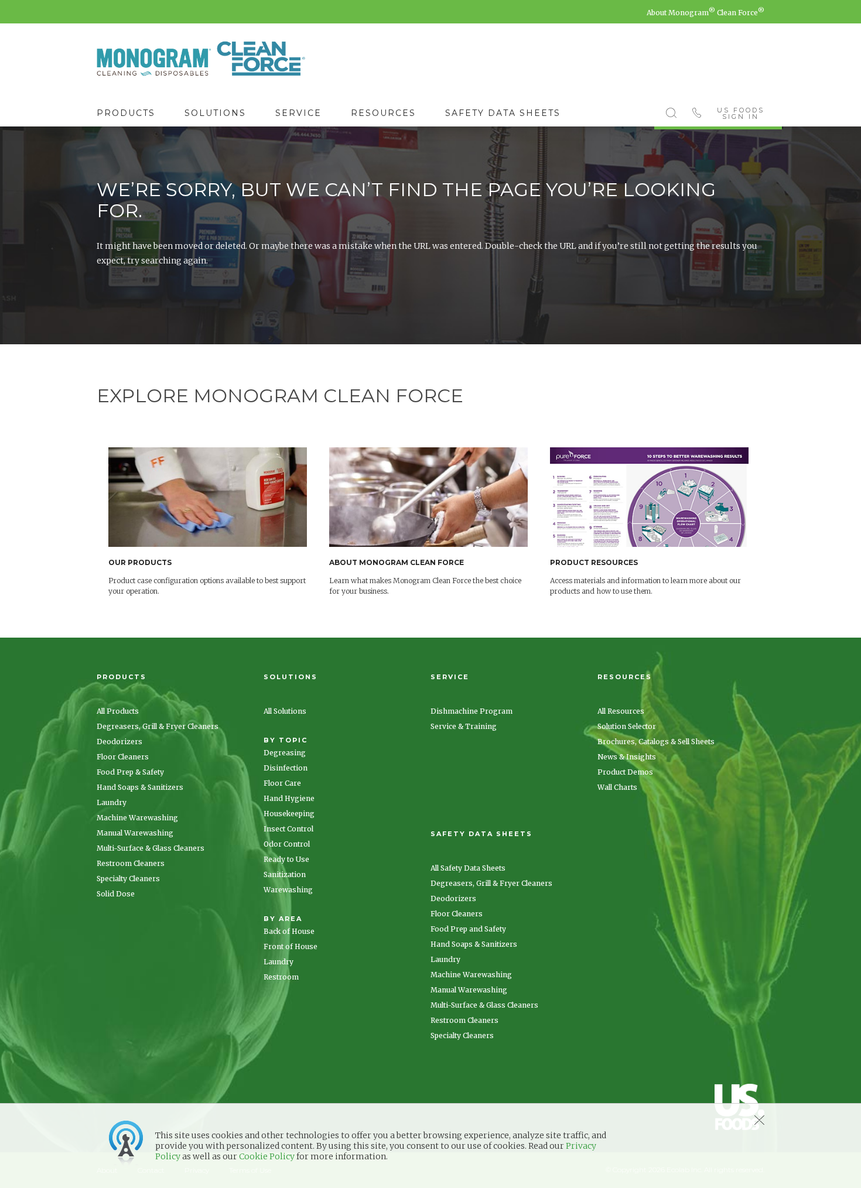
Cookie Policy (267, 1156)
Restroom (281, 977)
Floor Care (282, 783)
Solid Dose (116, 893)
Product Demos (625, 772)
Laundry (112, 802)
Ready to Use (286, 859)
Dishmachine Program (471, 711)
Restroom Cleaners (131, 863)
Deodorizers (119, 741)
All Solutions (285, 711)
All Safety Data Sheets (467, 868)
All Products (118, 711)
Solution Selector (626, 726)
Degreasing (285, 752)
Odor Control (287, 844)
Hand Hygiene (289, 798)
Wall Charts (617, 787)
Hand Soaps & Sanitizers (140, 787)
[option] (218, 522)
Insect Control (288, 828)
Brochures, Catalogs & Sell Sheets (656, 741)
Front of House (290, 946)
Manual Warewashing (135, 832)
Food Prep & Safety (130, 772)
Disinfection (286, 768)
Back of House (289, 931)
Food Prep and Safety (468, 929)
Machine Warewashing (137, 817)
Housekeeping (289, 813)
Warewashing (288, 889)
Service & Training (463, 726)
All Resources (620, 711)
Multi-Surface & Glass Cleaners (150, 848)
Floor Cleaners (123, 756)
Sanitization (285, 874)
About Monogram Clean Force (705, 12)
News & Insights (626, 756)
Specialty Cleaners (128, 878)
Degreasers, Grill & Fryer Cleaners (157, 726)
